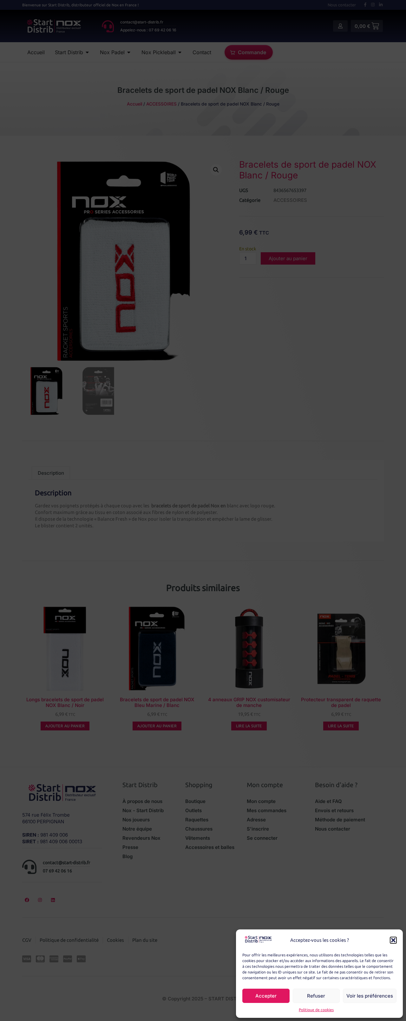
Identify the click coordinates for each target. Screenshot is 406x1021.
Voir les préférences (369, 996)
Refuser (316, 996)
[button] (393, 940)
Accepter (266, 996)
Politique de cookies (316, 1010)
